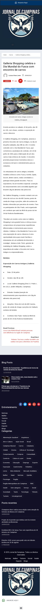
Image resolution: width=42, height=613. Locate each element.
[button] (12, 44)
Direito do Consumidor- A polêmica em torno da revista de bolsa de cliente (20, 369)
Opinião (29, 475)
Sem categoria (15, 488)
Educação (16, 462)
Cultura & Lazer (18, 458)
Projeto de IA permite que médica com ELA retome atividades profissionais (19, 521)
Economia (6, 462)
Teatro (15, 492)
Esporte (4, 426)
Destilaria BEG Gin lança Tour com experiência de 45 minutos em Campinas (20, 531)
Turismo (5, 418)
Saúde (4, 423)
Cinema (13, 450)
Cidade (5, 450)
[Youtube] (29, 404)
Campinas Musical (9, 446)
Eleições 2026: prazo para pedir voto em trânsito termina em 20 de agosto (18, 541)
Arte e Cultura (7, 442)
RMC (32, 483)
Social (4, 421)
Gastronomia (17, 467)
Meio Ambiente (15, 471)
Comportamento (8, 454)
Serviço (26, 488)
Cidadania (30, 446)
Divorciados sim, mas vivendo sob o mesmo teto (24, 378)
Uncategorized (17, 496)
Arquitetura (25, 437)
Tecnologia (25, 492)
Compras (20, 454)
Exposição (6, 467)
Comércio (6, 458)
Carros (11, 55)
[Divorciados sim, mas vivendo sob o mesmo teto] (6, 379)
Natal (12, 475)
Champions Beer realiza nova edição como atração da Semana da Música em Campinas (20, 511)
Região (15, 479)
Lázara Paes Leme (14, 75)
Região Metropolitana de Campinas (15, 483)
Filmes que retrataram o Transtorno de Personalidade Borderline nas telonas (16, 387)
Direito (29, 458)
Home (5, 55)
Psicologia (6, 479)
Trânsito (34, 492)
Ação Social (20, 442)
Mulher (4, 416)
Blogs (4, 428)
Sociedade (6, 492)
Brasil (29, 442)
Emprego (26, 462)
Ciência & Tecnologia (26, 450)
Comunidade (31, 454)
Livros (5, 471)
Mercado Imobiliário (30, 471)
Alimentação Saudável (10, 437)
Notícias (5, 413)
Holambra (28, 467)
